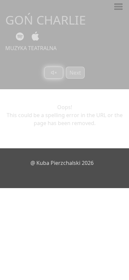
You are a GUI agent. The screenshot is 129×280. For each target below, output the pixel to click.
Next (75, 72)
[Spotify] (20, 36)
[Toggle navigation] (118, 7)
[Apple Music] (33, 36)
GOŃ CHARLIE (45, 19)
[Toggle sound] (53, 73)
